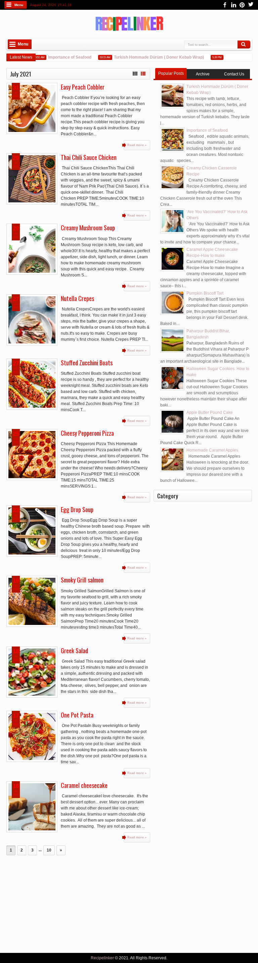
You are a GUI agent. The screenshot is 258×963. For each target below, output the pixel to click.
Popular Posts (171, 73)
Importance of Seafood (64, 57)
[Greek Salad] (31, 672)
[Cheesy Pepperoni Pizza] (31, 454)
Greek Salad (74, 650)
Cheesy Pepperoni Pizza (87, 433)
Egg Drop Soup (77, 509)
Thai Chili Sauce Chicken (89, 157)
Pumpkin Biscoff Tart (204, 293)
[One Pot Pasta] (31, 736)
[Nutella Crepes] (31, 319)
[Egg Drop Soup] (31, 531)
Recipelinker (102, 958)
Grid (135, 72)
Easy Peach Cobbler (82, 86)
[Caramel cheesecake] (31, 806)
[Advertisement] (78, 902)
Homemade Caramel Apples (212, 450)
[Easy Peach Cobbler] (31, 108)
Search (244, 44)
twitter (251, 5)
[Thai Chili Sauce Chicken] (31, 178)
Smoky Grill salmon (82, 579)
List (143, 72)
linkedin (233, 5)
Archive (203, 74)
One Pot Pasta (77, 714)
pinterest (242, 5)
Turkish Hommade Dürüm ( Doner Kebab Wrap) (154, 57)
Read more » (136, 145)
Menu (18, 5)
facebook (224, 5)
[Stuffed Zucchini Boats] (31, 384)
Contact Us (234, 74)
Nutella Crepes (77, 298)
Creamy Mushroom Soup (88, 227)
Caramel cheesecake (84, 785)
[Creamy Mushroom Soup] (31, 249)
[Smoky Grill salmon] (31, 601)
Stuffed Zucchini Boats (87, 362)
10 (49, 850)
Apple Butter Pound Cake (209, 412)
